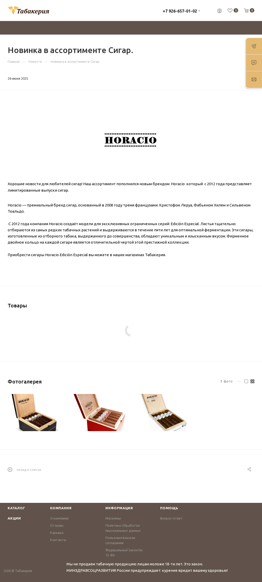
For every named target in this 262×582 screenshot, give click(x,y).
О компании (59, 518)
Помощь (169, 508)
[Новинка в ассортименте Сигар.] (131, 140)
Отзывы (56, 525)
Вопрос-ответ (171, 518)
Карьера (56, 532)
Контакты (58, 540)
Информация (119, 508)
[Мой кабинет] (219, 11)
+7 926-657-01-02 (180, 11)
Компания (60, 508)
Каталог (16, 508)
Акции (14, 518)
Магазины (113, 518)
